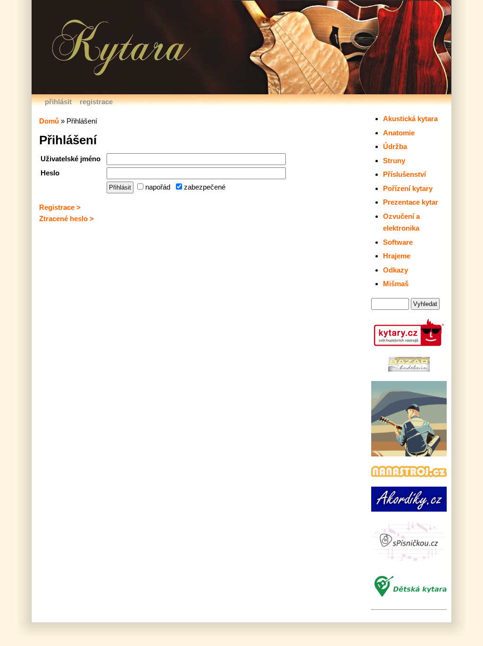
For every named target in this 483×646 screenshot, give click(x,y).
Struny (394, 161)
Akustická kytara (410, 119)
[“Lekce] (409, 475)
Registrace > (60, 207)
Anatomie (399, 133)
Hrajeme (396, 256)
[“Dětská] (409, 597)
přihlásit (58, 102)
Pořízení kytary (408, 188)
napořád (156, 187)
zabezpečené (203, 187)
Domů (49, 121)
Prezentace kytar (410, 202)
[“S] (409, 560)
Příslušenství (404, 174)
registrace (96, 102)
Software (398, 242)
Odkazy (395, 270)
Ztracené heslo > (66, 219)
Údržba (395, 146)
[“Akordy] (409, 509)
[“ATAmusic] (409, 454)
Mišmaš (395, 284)
